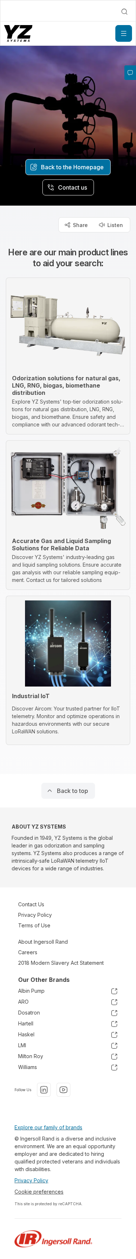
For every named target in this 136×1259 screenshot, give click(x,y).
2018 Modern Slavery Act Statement (61, 963)
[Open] (123, 33)
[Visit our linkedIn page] (44, 1090)
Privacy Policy (35, 915)
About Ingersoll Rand (43, 942)
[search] (124, 11)
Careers (27, 952)
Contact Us (31, 904)
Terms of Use (34, 925)
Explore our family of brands (48, 1127)
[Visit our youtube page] (63, 1090)
